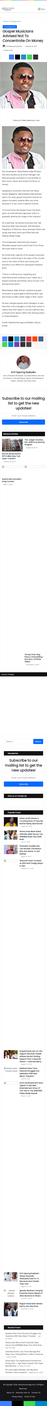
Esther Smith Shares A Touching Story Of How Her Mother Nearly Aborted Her (31, 821)
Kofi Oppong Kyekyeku (14, 46)
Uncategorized (15, 21)
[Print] (28, 344)
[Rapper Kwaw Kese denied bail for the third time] (11, 1309)
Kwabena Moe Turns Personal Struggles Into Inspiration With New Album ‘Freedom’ (29, 1072)
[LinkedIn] (23, 57)
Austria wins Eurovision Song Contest (11, 480)
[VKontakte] (40, 338)
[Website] (23, 384)
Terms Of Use (29, 1397)
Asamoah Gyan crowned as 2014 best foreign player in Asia (31, 863)
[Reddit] (34, 338)
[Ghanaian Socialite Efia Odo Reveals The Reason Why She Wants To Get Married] (11, 849)
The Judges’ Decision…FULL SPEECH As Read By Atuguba (35, 442)
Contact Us (36, 1393)
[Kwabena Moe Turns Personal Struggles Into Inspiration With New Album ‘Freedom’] (11, 1071)
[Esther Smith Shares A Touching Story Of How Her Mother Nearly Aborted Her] (11, 821)
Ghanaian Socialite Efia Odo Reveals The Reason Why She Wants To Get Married (30, 850)
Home (5, 21)
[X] (17, 57)
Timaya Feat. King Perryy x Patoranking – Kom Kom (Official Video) (34, 658)
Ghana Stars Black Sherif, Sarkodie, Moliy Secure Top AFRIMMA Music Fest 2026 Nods (31, 835)
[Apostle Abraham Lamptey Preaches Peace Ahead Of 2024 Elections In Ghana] (11, 1294)
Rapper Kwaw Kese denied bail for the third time (31, 1305)
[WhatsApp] (29, 57)
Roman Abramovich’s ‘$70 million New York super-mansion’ (11, 456)
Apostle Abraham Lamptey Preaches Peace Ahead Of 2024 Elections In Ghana (31, 1293)
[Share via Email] (35, 57)
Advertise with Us (23, 1393)
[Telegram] (10, 344)
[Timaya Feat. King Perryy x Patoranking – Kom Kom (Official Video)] (35, 558)
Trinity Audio (26, 120)
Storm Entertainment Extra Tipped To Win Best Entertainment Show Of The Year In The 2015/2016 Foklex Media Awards (31, 1088)
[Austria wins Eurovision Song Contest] (12, 471)
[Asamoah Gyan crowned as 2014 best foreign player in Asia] (11, 952)
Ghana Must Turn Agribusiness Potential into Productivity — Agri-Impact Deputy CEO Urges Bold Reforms (24, 1363)
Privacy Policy (17, 1397)
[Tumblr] (22, 338)
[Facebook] (11, 57)
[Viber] (16, 344)
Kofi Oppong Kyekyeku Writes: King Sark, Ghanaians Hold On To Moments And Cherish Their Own (29, 1278)
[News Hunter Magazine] (12, 9)
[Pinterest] (28, 338)
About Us (10, 1393)
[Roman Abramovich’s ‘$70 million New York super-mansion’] (12, 445)
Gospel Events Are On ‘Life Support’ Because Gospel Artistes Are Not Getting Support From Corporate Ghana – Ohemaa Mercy (31, 1056)
